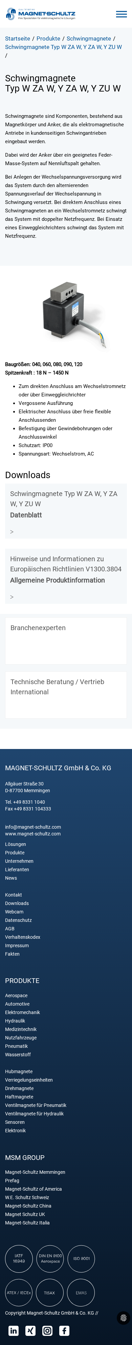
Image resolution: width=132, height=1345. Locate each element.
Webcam (14, 911)
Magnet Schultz (40, 14)
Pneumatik (16, 1046)
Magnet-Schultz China (28, 1206)
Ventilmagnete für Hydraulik (34, 1113)
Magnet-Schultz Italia (27, 1222)
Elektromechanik (22, 1012)
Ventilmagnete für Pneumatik (35, 1105)
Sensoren (15, 1122)
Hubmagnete (18, 1071)
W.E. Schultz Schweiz (27, 1197)
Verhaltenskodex (22, 937)
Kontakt (13, 895)
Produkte (14, 852)
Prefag (12, 1180)
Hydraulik (15, 1021)
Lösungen (15, 844)
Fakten (12, 954)
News (11, 878)
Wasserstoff (18, 1054)
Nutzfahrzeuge (21, 1037)
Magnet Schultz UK (25, 1214)
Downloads (17, 903)
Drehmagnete (19, 1088)
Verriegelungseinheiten (29, 1080)
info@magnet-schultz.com (33, 827)
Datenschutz (18, 920)
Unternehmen (19, 861)
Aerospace (16, 995)
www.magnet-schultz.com (33, 833)
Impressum (17, 945)
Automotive (17, 1004)
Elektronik (15, 1130)
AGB (10, 928)
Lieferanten (17, 869)
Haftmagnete (19, 1097)
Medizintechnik (21, 1029)
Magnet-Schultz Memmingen (35, 1172)
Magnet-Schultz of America (33, 1189)
